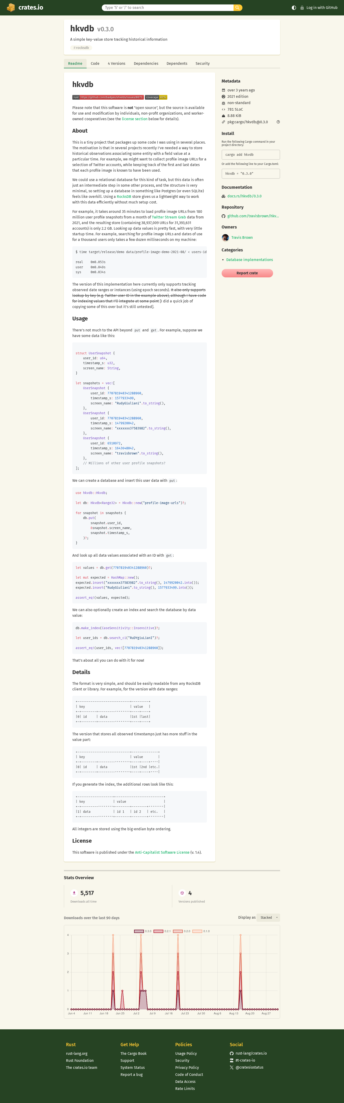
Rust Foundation (80, 1060)
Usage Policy (186, 1053)
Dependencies (146, 63)
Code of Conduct (189, 1074)
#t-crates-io (242, 1060)
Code (95, 63)
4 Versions (116, 63)
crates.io (30, 7)
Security (203, 63)
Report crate (247, 273)
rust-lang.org (76, 1053)
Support (127, 1060)
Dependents (177, 63)
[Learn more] (278, 122)
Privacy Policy (187, 1067)
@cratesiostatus (246, 1067)
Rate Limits (185, 1088)
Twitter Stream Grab (169, 217)
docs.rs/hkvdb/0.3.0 (244, 196)
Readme (75, 63)
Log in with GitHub (322, 7)
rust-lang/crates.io (248, 1053)
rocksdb (81, 48)
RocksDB (124, 196)
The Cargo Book (133, 1053)
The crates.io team (81, 1067)
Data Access (185, 1081)
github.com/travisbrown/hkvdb (253, 216)
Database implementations (249, 260)
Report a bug (132, 1074)
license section (134, 119)
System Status (133, 1067)
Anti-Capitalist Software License (162, 852)
